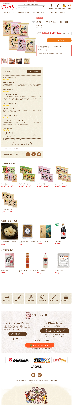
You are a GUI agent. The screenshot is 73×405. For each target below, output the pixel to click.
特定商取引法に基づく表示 (35, 380)
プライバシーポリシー (21, 380)
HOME (2, 15)
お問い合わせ (54, 380)
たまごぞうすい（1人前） (44, 47)
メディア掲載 (50, 12)
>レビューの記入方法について (11, 148)
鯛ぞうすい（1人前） (43, 49)
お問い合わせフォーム (17, 334)
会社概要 (46, 380)
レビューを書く (34, 71)
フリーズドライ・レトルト (12, 15)
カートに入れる (59, 40)
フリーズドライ (23, 15)
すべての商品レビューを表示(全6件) (12, 139)
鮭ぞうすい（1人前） (43, 50)
